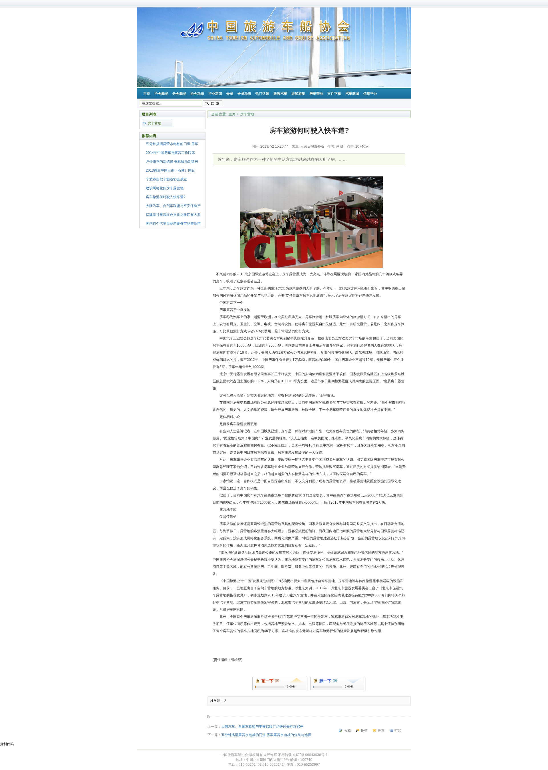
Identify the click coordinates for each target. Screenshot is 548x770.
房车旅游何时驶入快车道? (166, 197)
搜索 (212, 103)
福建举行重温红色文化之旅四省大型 (173, 215)
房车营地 (154, 123)
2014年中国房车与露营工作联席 (170, 153)
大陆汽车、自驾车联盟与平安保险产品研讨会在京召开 (262, 727)
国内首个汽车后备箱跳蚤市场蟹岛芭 (173, 224)
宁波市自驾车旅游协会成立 (166, 179)
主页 (232, 114)
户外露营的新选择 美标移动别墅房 (172, 162)
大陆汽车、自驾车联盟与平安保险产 (173, 206)
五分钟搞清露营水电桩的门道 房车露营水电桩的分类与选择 (266, 735)
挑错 (364, 731)
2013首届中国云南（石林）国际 (170, 170)
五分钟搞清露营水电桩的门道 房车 (172, 144)
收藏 (347, 731)
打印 (397, 731)
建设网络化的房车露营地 (165, 188)
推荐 (381, 731)
